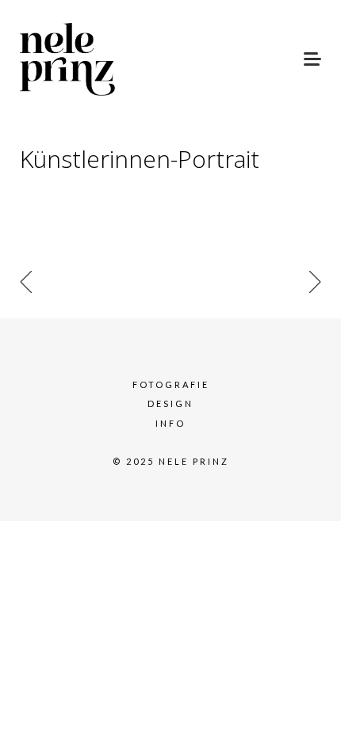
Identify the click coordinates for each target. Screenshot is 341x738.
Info (170, 423)
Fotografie (170, 384)
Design (170, 403)
